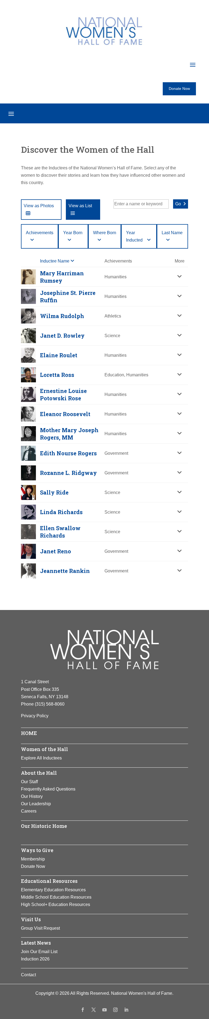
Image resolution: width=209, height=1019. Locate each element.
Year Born (72, 232)
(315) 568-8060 (49, 704)
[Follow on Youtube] (104, 1009)
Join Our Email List (39, 951)
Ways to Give (37, 850)
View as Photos (39, 205)
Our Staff (29, 781)
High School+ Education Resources (55, 904)
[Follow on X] (93, 1009)
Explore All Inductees (41, 758)
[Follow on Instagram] (115, 1009)
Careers (28, 811)
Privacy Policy (34, 715)
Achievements (39, 232)
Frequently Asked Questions (48, 789)
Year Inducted (134, 236)
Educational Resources (49, 881)
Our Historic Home (44, 826)
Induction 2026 (35, 959)
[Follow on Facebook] (82, 1009)
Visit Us (31, 919)
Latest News (36, 942)
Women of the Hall (44, 749)
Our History (32, 796)
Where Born (104, 232)
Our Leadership (36, 803)
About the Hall (39, 773)
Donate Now (179, 88)
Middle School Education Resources (56, 897)
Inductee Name (55, 261)
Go (178, 204)
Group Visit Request (40, 928)
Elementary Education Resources (53, 889)
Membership (33, 859)
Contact (28, 974)
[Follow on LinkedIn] (126, 1009)
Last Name (172, 232)
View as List (80, 205)
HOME (29, 733)
